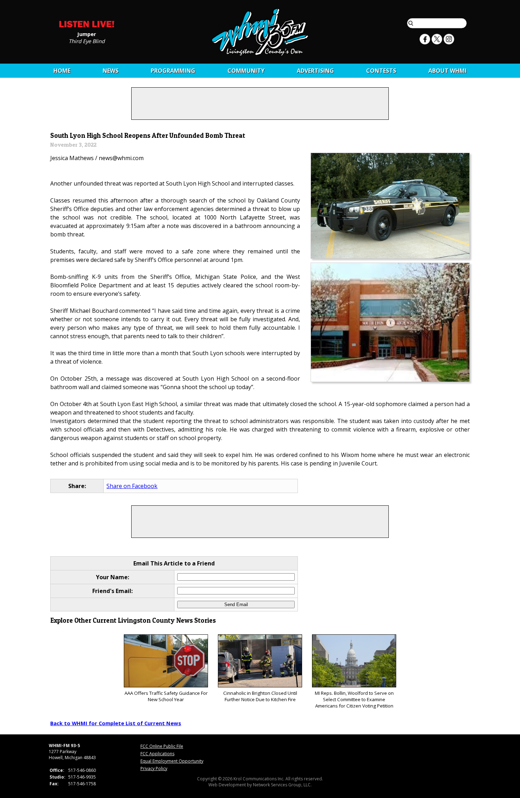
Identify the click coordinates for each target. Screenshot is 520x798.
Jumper (86, 33)
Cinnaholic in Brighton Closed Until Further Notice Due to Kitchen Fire (260, 696)
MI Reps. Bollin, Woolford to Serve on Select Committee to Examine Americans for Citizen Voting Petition (354, 699)
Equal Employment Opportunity (171, 761)
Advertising (315, 71)
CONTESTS (381, 71)
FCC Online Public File (161, 746)
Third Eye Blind (87, 40)
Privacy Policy (153, 768)
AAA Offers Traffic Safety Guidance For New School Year (166, 696)
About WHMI (447, 71)
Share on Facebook (131, 486)
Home (61, 71)
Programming (173, 71)
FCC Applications (157, 754)
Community (246, 71)
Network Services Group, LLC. (282, 785)
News (111, 71)
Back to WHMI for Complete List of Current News (115, 723)
